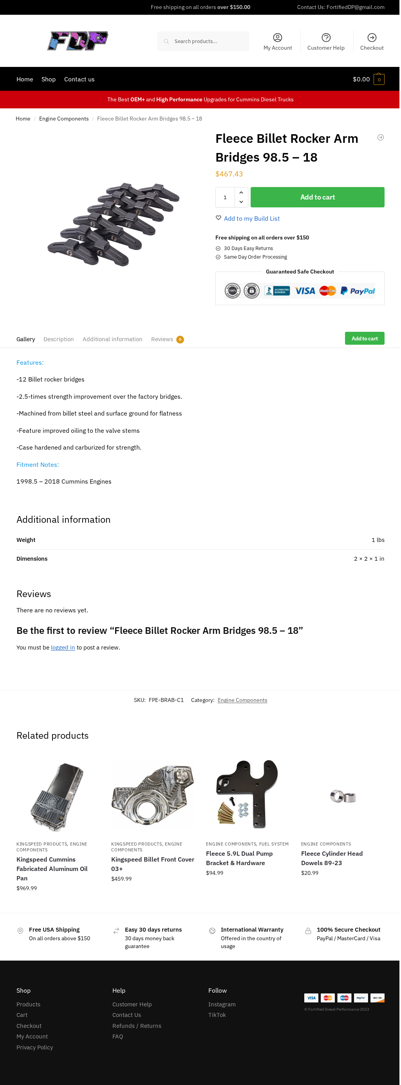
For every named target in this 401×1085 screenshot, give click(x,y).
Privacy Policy (34, 1047)
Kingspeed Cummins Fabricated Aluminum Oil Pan (52, 868)
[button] (369, 79)
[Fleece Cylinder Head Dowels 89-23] (381, 137)
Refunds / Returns (136, 1025)
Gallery (25, 339)
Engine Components (64, 118)
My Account (278, 47)
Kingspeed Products (41, 844)
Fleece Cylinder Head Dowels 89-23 (332, 858)
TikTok (217, 1014)
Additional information (113, 339)
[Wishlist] (88, 765)
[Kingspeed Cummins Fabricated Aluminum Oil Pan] (57, 794)
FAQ (117, 1036)
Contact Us (126, 1014)
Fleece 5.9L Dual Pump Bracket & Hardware (239, 858)
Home (23, 118)
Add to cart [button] (152, 895)
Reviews (162, 339)
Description (58, 339)
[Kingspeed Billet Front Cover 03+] (152, 794)
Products (28, 1004)
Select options (58, 905)
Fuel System (274, 844)
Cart (21, 1014)
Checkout (372, 47)
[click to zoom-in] (108, 223)
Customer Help (326, 47)
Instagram (222, 1004)
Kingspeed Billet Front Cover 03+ (152, 864)
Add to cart (317, 197)
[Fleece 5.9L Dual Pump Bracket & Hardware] (247, 794)
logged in (63, 647)
